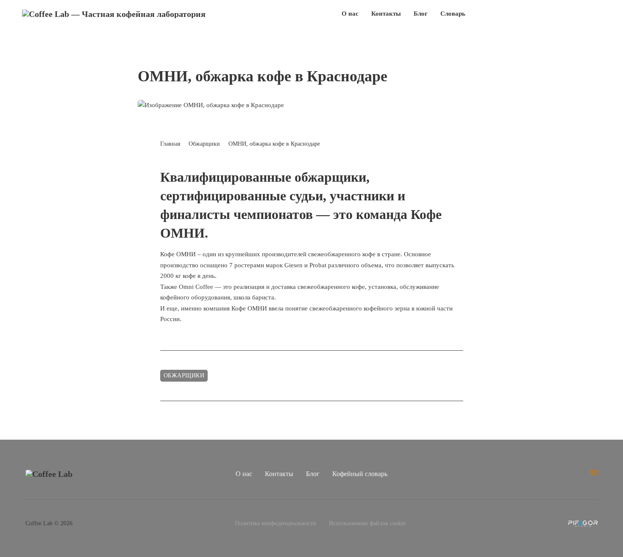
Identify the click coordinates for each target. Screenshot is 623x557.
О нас (350, 13)
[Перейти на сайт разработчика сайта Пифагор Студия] (583, 524)
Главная (170, 144)
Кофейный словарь (359, 474)
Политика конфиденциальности (275, 523)
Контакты (386, 13)
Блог (421, 13)
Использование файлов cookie (367, 523)
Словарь (452, 13)
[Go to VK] (593, 474)
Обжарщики (204, 144)
